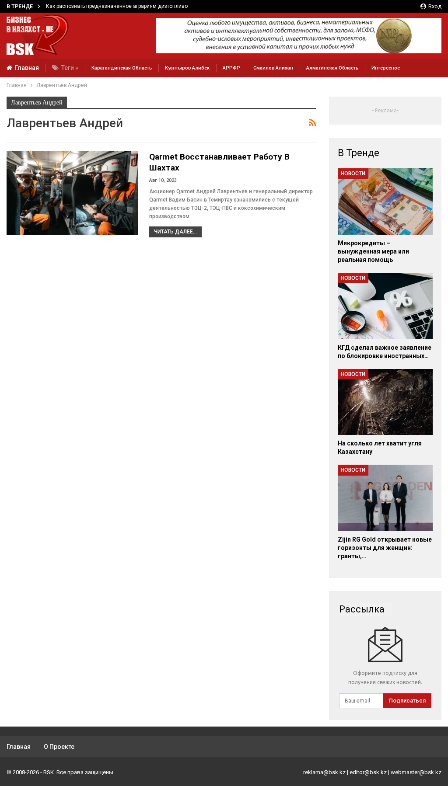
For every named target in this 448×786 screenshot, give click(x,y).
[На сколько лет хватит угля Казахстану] (385, 402)
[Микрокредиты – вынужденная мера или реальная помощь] (385, 201)
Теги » (69, 67)
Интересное (385, 68)
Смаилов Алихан (273, 68)
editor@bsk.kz (368, 772)
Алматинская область (332, 68)
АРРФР (231, 68)
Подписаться (407, 700)
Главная (27, 67)
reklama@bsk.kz (324, 772)
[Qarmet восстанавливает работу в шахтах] (72, 193)
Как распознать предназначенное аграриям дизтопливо (117, 6)
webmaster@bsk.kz (416, 772)
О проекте (59, 746)
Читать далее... (175, 232)
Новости (353, 173)
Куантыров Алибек (187, 68)
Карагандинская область (121, 68)
